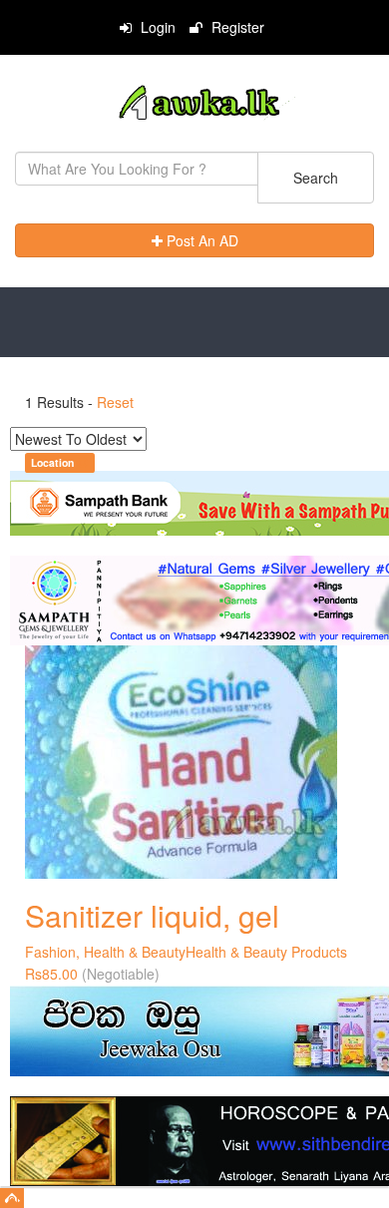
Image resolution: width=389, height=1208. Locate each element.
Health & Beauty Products (266, 952)
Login (156, 27)
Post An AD (200, 240)
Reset (115, 402)
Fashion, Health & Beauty (105, 952)
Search (315, 178)
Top (12, 1198)
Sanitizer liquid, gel (152, 915)
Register (235, 27)
